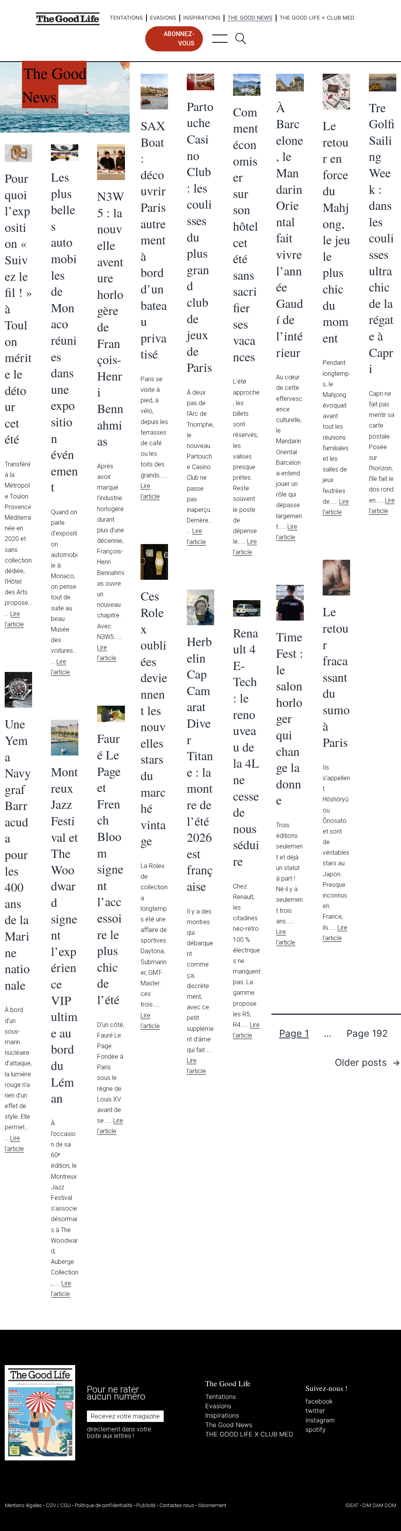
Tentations (126, 18)
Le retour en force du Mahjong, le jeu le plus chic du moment (336, 231)
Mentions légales (23, 1505)
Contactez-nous (176, 1505)
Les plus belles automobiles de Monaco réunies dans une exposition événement (64, 331)
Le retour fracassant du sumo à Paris (336, 676)
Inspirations (201, 18)
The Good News (250, 18)
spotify (315, 1429)
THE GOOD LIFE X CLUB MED (249, 1434)
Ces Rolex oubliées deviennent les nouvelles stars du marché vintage (154, 718)
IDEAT (351, 1505)
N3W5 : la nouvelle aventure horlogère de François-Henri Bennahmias (110, 318)
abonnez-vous (179, 38)
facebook (318, 1401)
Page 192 (367, 1033)
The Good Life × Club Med (317, 18)
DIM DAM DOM (379, 1505)
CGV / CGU (58, 1505)
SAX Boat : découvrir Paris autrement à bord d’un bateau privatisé (154, 239)
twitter (315, 1410)
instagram (320, 1420)
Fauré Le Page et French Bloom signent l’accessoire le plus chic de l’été (110, 869)
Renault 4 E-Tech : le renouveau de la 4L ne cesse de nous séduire (246, 746)
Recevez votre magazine (125, 1416)
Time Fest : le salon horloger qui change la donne (289, 718)
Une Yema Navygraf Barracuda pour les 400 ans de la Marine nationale (18, 854)
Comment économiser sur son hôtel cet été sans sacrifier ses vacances (245, 234)
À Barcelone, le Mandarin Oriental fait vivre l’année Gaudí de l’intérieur (289, 229)
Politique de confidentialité (103, 1505)
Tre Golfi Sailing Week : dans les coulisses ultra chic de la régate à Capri (382, 238)
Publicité (145, 1505)
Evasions (163, 18)
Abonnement (212, 1505)
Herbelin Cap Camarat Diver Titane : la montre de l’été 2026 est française (200, 763)
